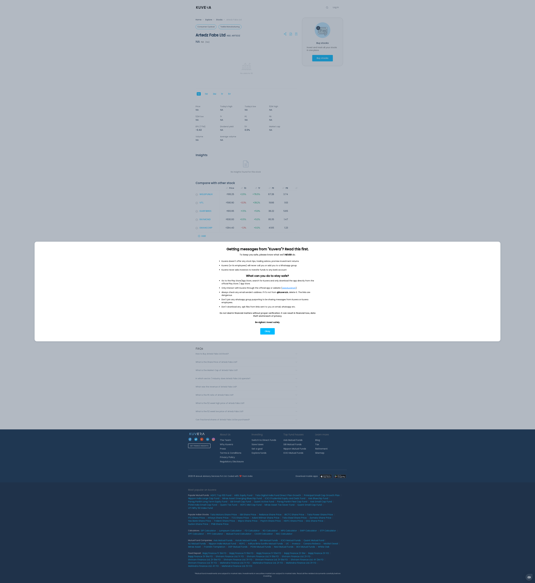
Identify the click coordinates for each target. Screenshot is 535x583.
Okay (267, 331)
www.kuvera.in (289, 288)
